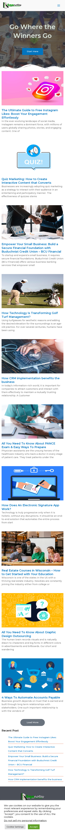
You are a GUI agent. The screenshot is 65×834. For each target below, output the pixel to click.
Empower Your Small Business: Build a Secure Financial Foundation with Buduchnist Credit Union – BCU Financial (31, 247)
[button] (32, 722)
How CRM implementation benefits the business (35, 779)
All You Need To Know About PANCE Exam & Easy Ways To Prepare (28, 445)
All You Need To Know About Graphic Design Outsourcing (29, 634)
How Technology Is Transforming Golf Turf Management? (30, 314)
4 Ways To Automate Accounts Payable (31, 697)
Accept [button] (34, 826)
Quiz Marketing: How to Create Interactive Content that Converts (26, 180)
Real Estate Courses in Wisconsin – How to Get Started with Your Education (31, 572)
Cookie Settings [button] (15, 826)
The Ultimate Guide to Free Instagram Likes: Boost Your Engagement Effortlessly (30, 114)
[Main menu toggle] (59, 5)
